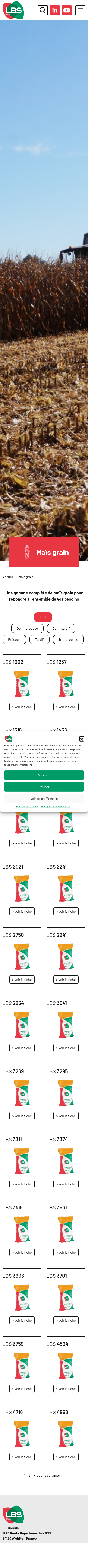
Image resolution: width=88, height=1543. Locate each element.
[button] (81, 738)
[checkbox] (27, 628)
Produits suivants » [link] (48, 1475)
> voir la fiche (22, 707)
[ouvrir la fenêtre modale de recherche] (43, 10)
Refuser (44, 787)
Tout (43, 617)
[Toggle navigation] (80, 10)
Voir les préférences (44, 798)
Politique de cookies (27, 806)
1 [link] (25, 1475)
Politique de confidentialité (55, 806)
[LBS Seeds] (13, 10)
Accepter (44, 775)
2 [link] (30, 1475)
